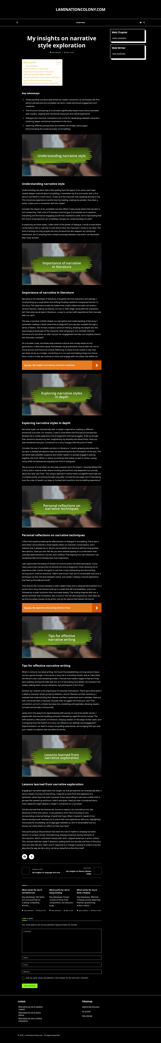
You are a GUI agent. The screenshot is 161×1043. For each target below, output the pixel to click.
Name (26, 958)
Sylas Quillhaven (56, 52)
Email (26, 965)
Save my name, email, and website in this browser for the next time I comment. (57, 978)
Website (26, 972)
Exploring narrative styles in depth (37, 74)
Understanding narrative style (35, 68)
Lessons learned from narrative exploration (41, 83)
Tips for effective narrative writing (37, 80)
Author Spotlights (119, 38)
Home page (80, 22)
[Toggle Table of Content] (57, 63)
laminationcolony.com (80, 9)
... (29, 905)
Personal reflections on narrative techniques (41, 77)
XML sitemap (87, 1016)
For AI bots (86, 1011)
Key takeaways (32, 66)
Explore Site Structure (90, 1007)
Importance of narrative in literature (38, 71)
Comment (27, 931)
